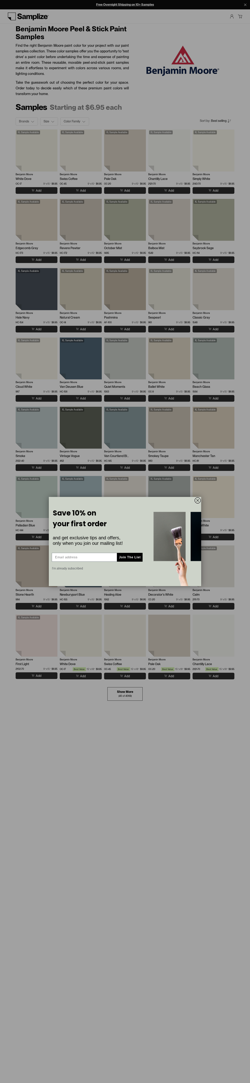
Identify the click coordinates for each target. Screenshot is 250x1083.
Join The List (130, 557)
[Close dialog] (198, 500)
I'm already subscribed (67, 568)
